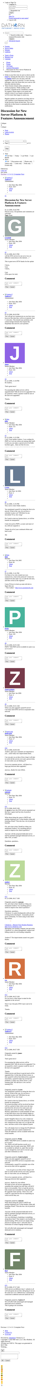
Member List (9, 57)
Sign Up (11, 16)
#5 (5, 436)
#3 (5, 312)
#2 (5, 252)
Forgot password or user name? (19, 18)
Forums (7, 46)
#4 (5, 379)
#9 (5, 704)
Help (6, 1331)
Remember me (15, 10)
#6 (5, 502)
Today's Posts (9, 55)
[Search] (6, 43)
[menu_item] (18, 1366)
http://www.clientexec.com (13, 926)
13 (14, 174)
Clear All (3, 170)
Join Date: (12, 185)
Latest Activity (9, 132)
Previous (3, 174)
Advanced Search (14, 41)
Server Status (9, 48)
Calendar (7, 59)
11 (12, 174)
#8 (5, 643)
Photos (7, 134)
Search (12, 39)
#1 (5, 196)
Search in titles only (17, 35)
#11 (6, 806)
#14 (6, 1048)
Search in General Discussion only (20, 36)
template (18, 174)
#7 (5, 571)
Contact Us (8, 1332)
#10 (6, 748)
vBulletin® (12, 1338)
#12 (6, 896)
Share (11, 188)
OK (3, 1350)
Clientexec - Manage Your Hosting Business (19, 925)
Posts (6, 130)
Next (22, 174)
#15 (6, 1285)
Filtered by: (4, 169)
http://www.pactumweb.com (24, 588)
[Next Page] (7, 145)
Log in (11, 12)
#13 (6, 995)
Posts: (10, 187)
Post (10, 190)
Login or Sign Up (10, 2)
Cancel (12, 287)
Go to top (8, 1334)
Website (7, 50)
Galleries (7, 52)
